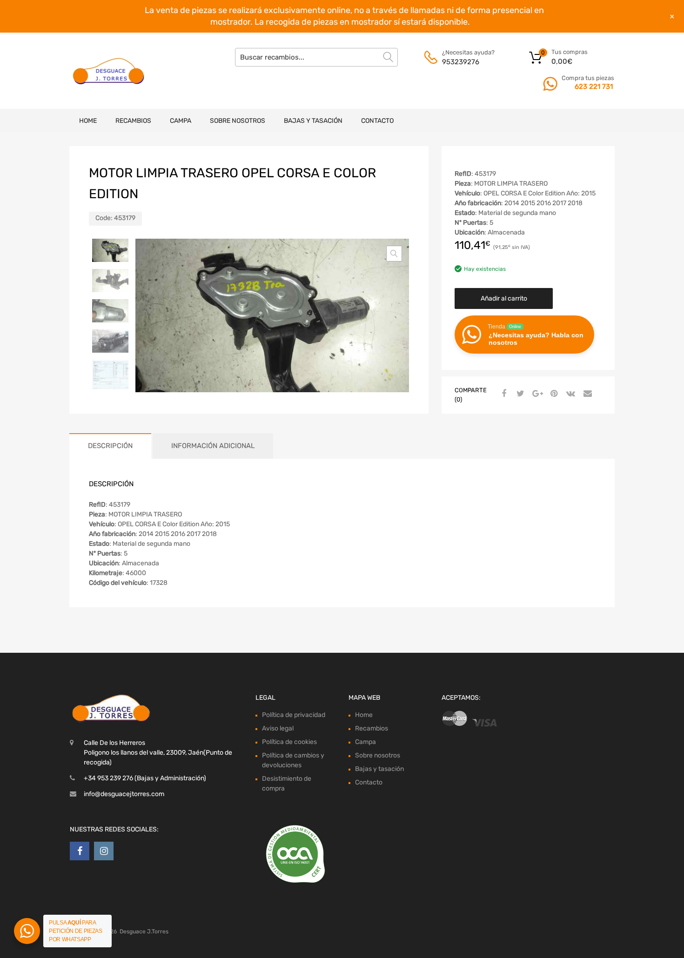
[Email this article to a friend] (586, 394)
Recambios (133, 121)
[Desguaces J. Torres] (109, 70)
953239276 (460, 62)
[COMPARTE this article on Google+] (536, 394)
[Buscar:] (316, 57)
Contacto (377, 121)
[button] (394, 253)
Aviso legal (278, 728)
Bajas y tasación (313, 121)
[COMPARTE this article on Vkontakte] (569, 394)
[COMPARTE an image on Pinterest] (553, 394)
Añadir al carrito (504, 298)
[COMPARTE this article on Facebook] (502, 394)
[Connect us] (79, 851)
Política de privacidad (293, 715)
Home (88, 121)
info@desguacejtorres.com (124, 794)
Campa (180, 121)
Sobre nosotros (237, 121)
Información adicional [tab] (213, 446)
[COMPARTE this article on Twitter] (519, 394)
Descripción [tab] (110, 446)
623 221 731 (594, 86)
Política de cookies (289, 742)
